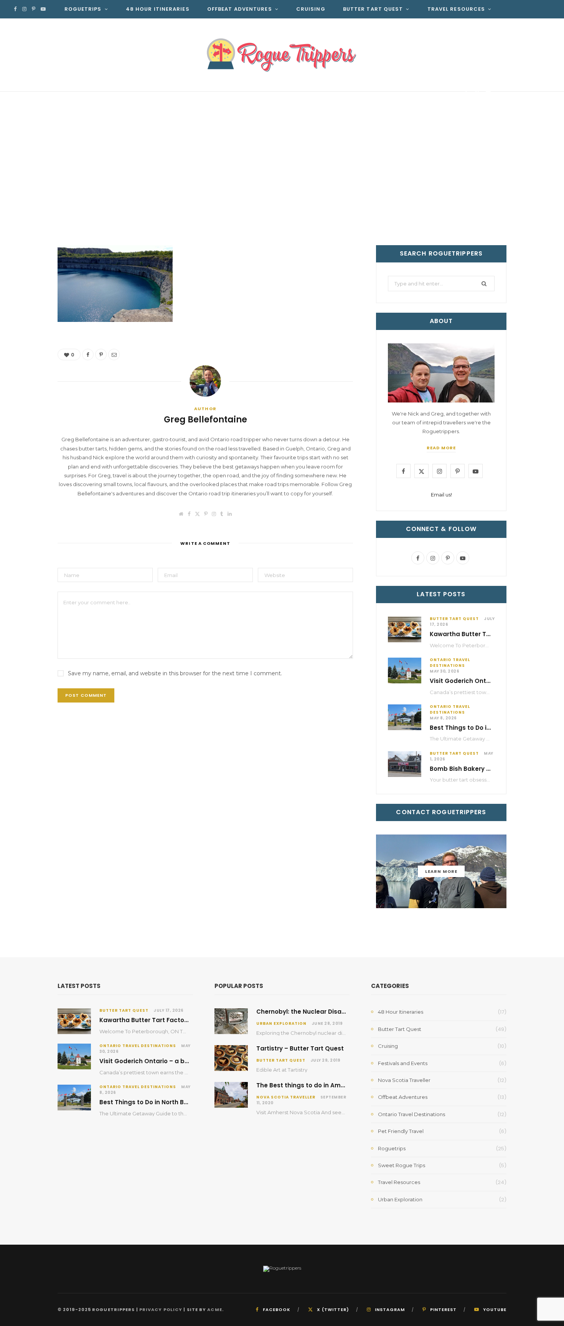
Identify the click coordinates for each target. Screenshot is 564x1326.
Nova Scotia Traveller (285, 1097)
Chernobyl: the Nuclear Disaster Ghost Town (324, 1012)
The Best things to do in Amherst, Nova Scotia (326, 1085)
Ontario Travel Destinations (450, 662)
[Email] (488, 93)
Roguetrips (83, 9)
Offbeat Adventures (239, 9)
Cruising (310, 9)
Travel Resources (456, 9)
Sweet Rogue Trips (401, 1165)
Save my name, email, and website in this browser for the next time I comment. (175, 673)
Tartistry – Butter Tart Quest (300, 1048)
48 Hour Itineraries (158, 9)
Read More (441, 448)
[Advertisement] (282, 187)
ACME (214, 1309)
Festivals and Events (402, 1063)
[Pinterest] (477, 93)
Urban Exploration (281, 1023)
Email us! (441, 494)
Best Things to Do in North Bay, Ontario (489, 728)
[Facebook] (466, 93)
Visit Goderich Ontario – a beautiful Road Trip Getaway (184, 1061)
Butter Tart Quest (373, 9)
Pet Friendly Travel (401, 1131)
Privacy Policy (160, 1309)
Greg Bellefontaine (102, 94)
